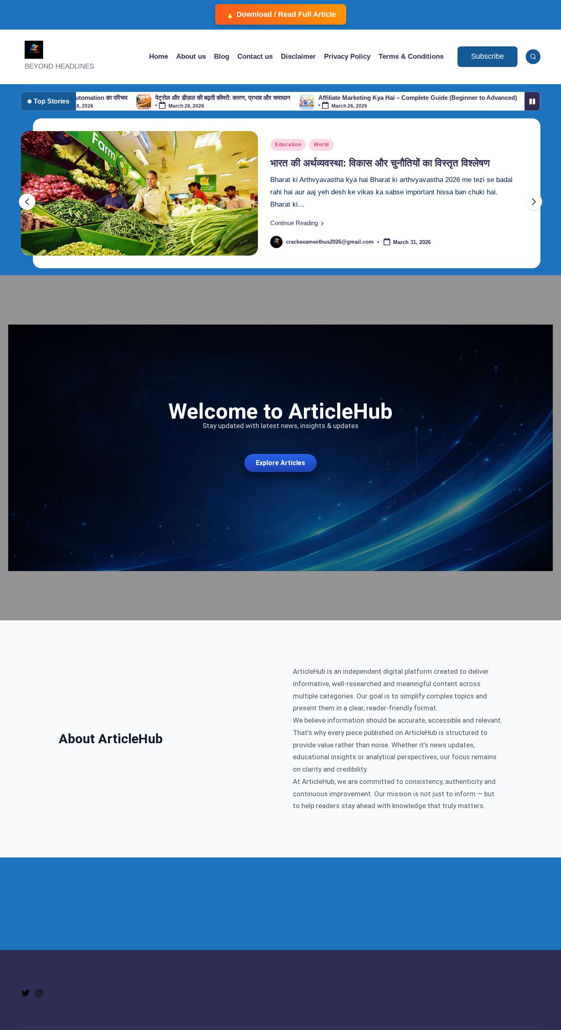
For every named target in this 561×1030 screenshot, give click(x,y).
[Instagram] (39, 992)
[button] (487, 56)
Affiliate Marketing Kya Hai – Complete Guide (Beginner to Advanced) (382, 97)
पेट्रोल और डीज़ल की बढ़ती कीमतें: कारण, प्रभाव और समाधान (187, 97)
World (321, 144)
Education (288, 144)
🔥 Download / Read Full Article (280, 14)
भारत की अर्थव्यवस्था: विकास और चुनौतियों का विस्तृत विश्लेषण (380, 162)
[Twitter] (25, 992)
